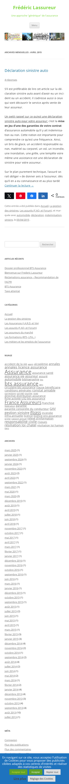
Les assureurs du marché (19, 332)
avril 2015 (10, 625)
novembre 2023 (13, 468)
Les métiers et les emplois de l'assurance (27, 341)
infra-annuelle (14, 416)
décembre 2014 (13, 643)
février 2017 (11, 551)
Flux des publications (17, 744)
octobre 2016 (12, 570)
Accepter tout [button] (18, 772)
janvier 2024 (11, 464)
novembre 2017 (13, 528)
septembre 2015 (14, 602)
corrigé (20, 393)
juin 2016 (10, 579)
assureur (31, 376)
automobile (23, 215)
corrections (10, 393)
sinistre (9, 219)
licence (28, 416)
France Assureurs (23, 402)
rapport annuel (19, 418)
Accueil (44, 206)
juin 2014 (10, 671)
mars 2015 (10, 629)
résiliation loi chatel (20, 425)
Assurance (18, 372)
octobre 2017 (12, 533)
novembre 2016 (13, 565)
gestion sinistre (17, 412)
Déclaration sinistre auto (26, 70)
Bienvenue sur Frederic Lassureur (24, 272)
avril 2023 (10, 478)
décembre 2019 (13, 501)
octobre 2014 (12, 652)
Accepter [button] (35, 772)
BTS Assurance (13, 286)
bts (41, 379)
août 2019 (10, 505)
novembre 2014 (13, 648)
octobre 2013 (12, 703)
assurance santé (42, 373)
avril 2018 (10, 524)
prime (8, 418)
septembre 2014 (14, 657)
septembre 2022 (14, 482)
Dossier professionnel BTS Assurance (25, 268)
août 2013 (10, 712)
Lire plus (20, 778)
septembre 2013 (14, 708)
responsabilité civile (21, 421)
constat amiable (43, 390)
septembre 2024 (14, 459)
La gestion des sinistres (18, 318)
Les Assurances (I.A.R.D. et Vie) (22, 323)
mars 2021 (10, 487)
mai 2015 (10, 620)
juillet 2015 (11, 611)
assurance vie (14, 376)
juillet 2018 (11, 514)
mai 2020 (10, 491)
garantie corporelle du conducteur (27, 409)
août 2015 (10, 606)
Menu (34, 25)
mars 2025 (10, 450)
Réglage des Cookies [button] (41, 778)
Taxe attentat (12, 291)
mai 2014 (10, 675)
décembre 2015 (13, 593)
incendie (47, 413)
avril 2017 (10, 542)
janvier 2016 (11, 588)
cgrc (41, 384)
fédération (10, 406)
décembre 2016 (13, 560)
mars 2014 (10, 680)
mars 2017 (10, 547)
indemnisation (53, 215)
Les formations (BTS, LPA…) (20, 337)
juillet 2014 (11, 666)
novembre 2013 (13, 698)
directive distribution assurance (25, 396)
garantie (21, 406)
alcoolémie (41, 364)
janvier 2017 (11, 556)
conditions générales (18, 390)
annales (54, 364)
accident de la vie (16, 364)
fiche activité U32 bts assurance (25, 398)
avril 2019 (10, 510)
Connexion (11, 740)
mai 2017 (10, 537)
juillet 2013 (11, 717)
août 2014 (10, 662)
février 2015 (11, 634)
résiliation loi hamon (50, 425)
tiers (7, 428)
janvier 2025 (11, 455)
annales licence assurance (26, 367)
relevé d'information (40, 418)
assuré (43, 376)
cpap (35, 393)
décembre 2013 (13, 694)
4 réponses (11, 79)
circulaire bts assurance (20, 387)
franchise (48, 403)
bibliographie (30, 379)
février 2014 (11, 685)
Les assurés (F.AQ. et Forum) (36, 210)
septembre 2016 (14, 574)
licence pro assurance (48, 416)
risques (42, 422)
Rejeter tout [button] (52, 772)
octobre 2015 (12, 597)
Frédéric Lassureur (34, 8)
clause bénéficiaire (48, 387)
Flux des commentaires (18, 749)
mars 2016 (10, 583)
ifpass (35, 412)
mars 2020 (10, 496)
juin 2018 (10, 519)
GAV (53, 409)
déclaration (37, 215)
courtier (29, 393)
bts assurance (21, 383)
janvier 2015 (11, 639)
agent (30, 364)
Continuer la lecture (19, 185)
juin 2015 (10, 616)
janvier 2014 (11, 689)
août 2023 (10, 473)
